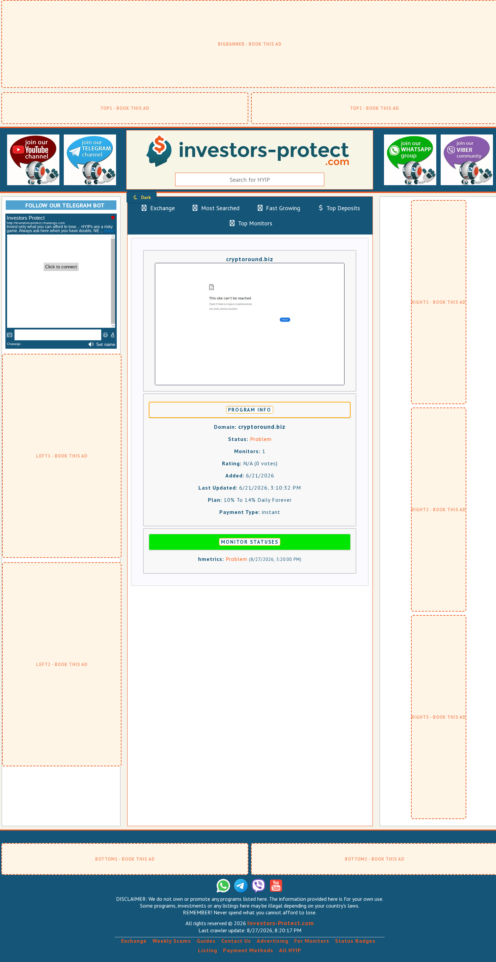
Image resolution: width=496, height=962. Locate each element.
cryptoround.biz (249, 259)
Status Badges (355, 940)
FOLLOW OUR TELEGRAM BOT (65, 205)
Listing (207, 950)
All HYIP (290, 950)
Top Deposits (342, 208)
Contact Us (236, 940)
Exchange (161, 208)
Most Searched (219, 208)
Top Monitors (254, 223)
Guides (206, 940)
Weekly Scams (172, 940)
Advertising (272, 940)
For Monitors (311, 940)
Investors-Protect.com (280, 923)
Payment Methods (248, 950)
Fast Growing (282, 208)
